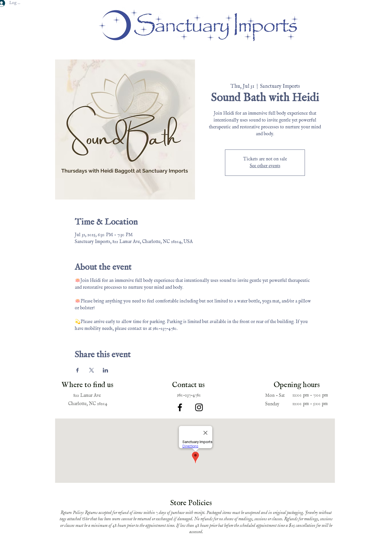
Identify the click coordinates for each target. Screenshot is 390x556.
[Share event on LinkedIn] (105, 370)
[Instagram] (199, 407)
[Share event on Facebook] (77, 370)
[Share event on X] (91, 370)
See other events (265, 166)
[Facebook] (180, 407)
